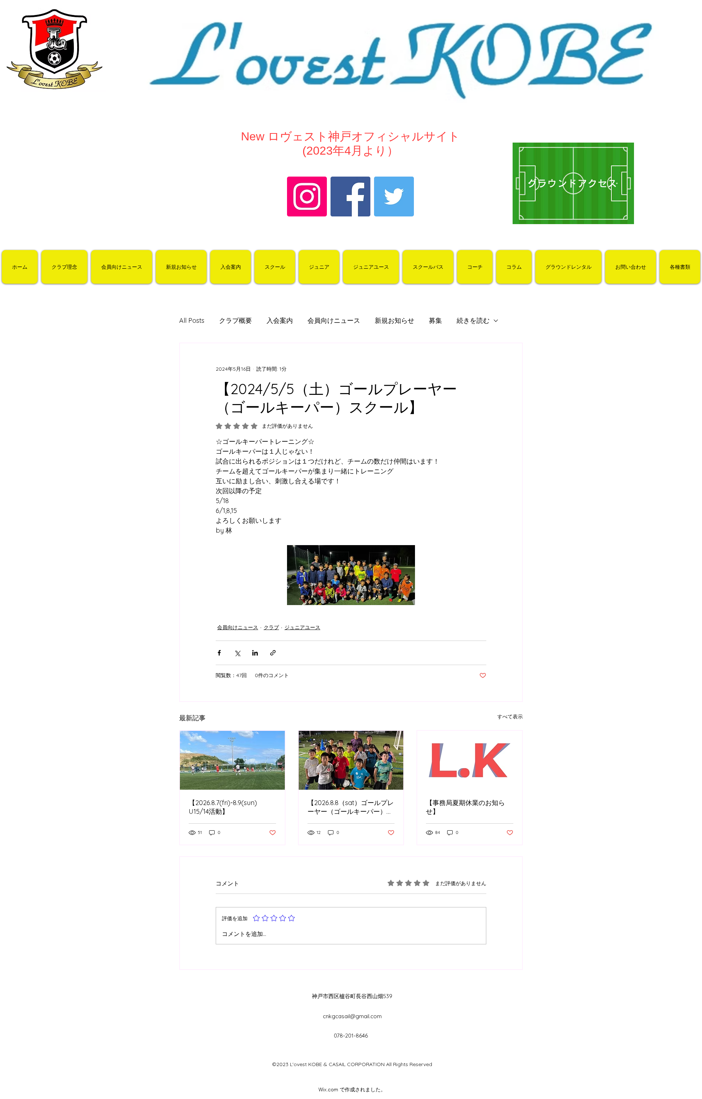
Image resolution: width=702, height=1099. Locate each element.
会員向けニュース (333, 320)
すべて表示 (510, 716)
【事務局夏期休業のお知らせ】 (465, 807)
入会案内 (280, 320)
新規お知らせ (394, 320)
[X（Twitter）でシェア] (237, 652)
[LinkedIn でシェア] (255, 652)
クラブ (271, 627)
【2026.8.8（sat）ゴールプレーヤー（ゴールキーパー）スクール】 (350, 807)
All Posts (191, 320)
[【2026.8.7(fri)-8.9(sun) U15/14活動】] (232, 760)
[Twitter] (394, 196)
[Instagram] (307, 196)
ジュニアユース (302, 627)
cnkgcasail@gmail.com (352, 1016)
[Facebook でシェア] (219, 652)
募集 (435, 320)
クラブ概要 (235, 320)
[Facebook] (350, 196)
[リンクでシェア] (272, 652)
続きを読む (473, 320)
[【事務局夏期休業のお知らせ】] (469, 760)
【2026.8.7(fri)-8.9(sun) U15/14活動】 (223, 807)
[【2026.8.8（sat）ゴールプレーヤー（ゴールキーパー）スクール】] (351, 760)
